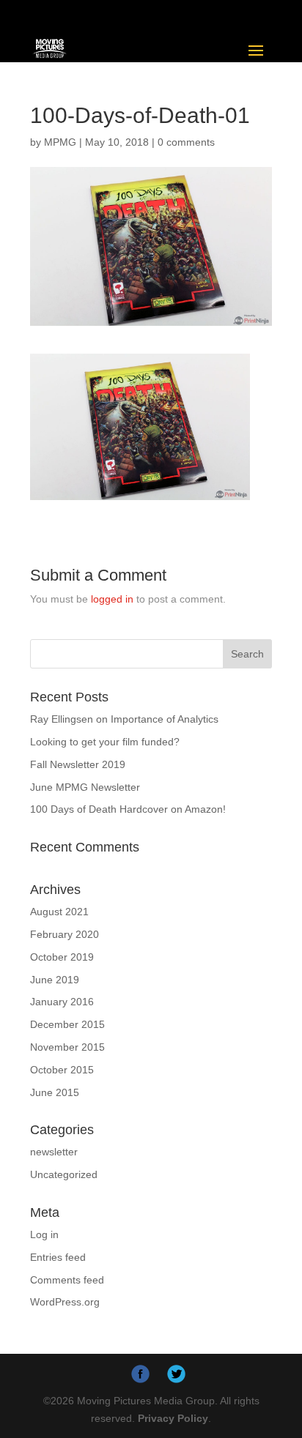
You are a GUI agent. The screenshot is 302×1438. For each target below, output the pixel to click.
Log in (44, 1234)
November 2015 (67, 1047)
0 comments (186, 142)
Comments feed (67, 1280)
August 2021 (59, 911)
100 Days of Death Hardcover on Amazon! (128, 809)
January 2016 (62, 1001)
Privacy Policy (173, 1418)
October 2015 (62, 1070)
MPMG (60, 142)
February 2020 (64, 934)
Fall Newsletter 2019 (77, 764)
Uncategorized (63, 1174)
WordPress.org (65, 1302)
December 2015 (67, 1024)
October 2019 (62, 957)
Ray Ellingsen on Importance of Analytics (124, 719)
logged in (112, 599)
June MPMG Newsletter (85, 787)
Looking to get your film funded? (105, 742)
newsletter (54, 1152)
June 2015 (54, 1092)
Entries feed (58, 1257)
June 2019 (54, 980)
